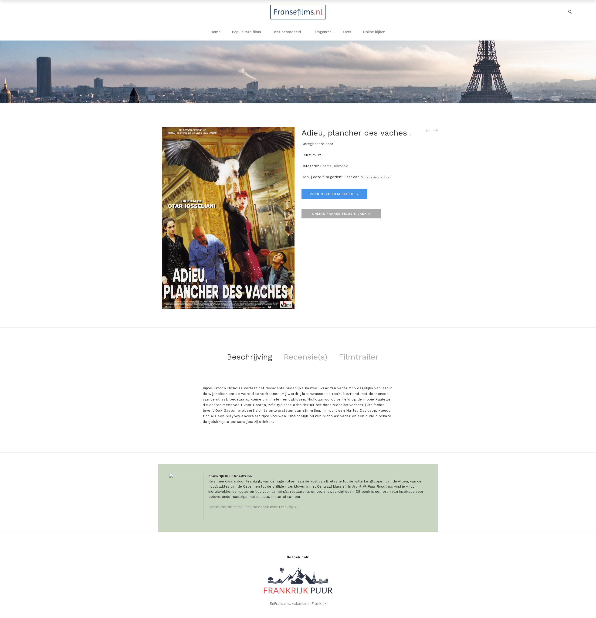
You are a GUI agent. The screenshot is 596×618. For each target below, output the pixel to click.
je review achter (378, 177)
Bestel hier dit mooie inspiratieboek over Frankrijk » (252, 507)
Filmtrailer (359, 356)
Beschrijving (249, 356)
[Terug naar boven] (583, 605)
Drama (326, 166)
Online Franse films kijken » (341, 213)
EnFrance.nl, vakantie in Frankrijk (298, 603)
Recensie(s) (305, 356)
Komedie (341, 166)
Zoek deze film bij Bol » (334, 194)
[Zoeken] (570, 11)
